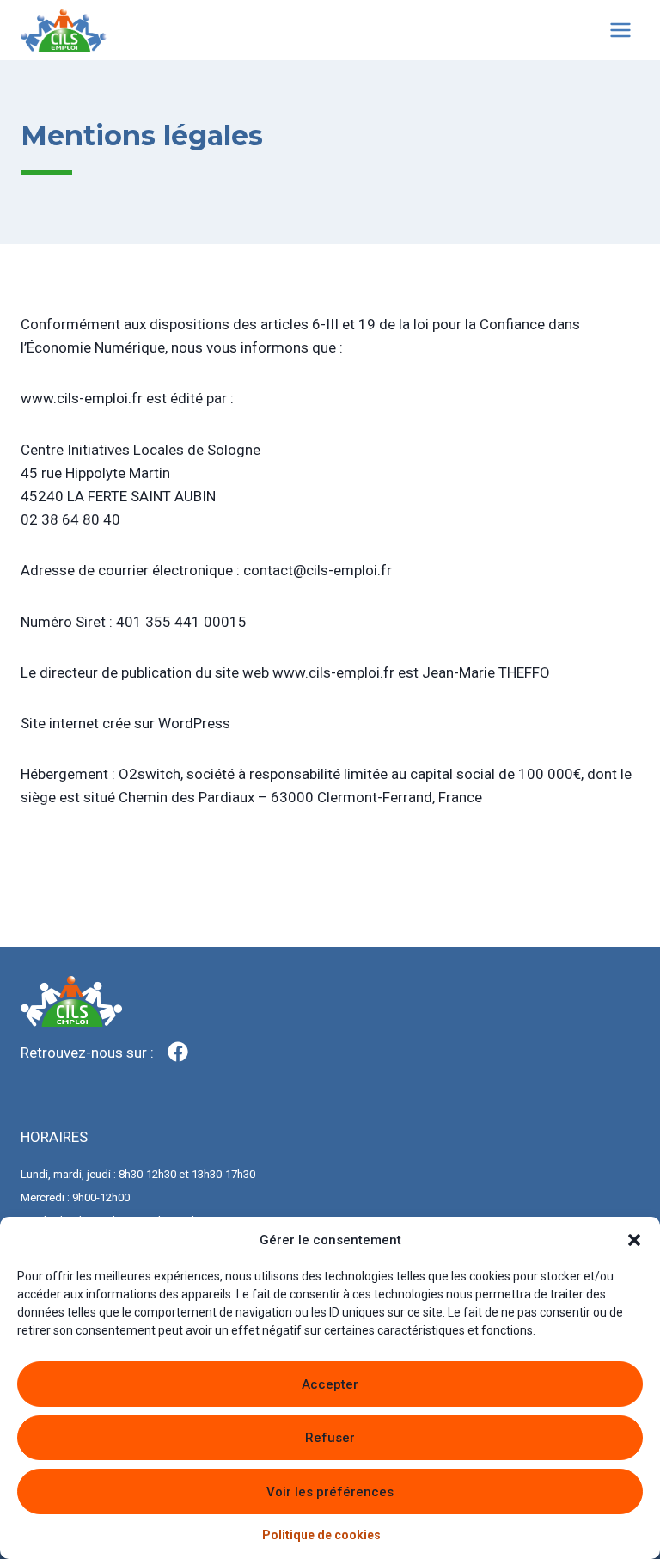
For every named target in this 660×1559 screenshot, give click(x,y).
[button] (634, 1240)
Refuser (330, 1437)
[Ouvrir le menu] (620, 29)
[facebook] (178, 1051)
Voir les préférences (330, 1492)
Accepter (330, 1384)
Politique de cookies (321, 1535)
